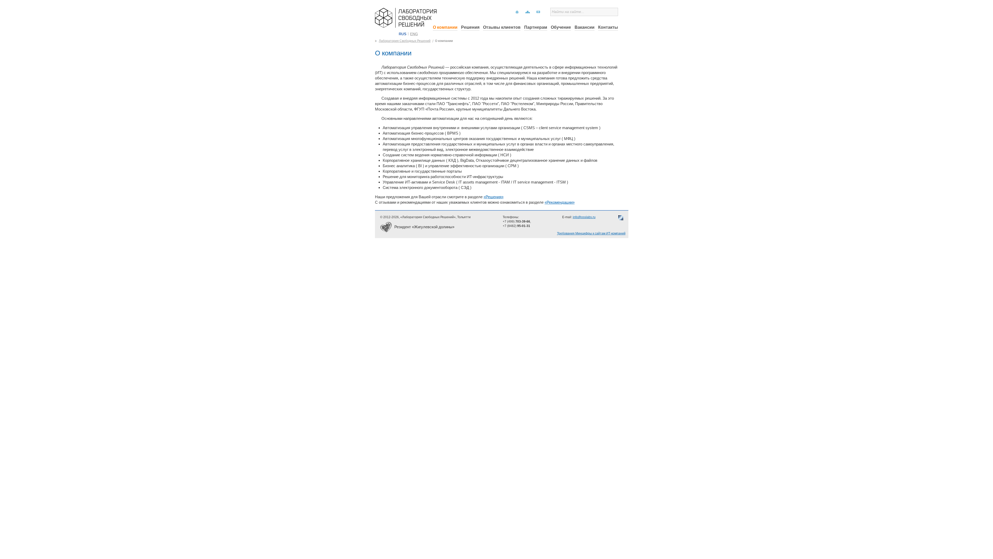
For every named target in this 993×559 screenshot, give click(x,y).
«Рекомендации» (560, 202)
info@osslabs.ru (584, 217)
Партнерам (535, 27)
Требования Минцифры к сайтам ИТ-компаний (591, 233)
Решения (470, 27)
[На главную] (517, 12)
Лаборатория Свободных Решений (405, 41)
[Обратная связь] (538, 12)
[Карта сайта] (527, 12)
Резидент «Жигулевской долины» (424, 227)
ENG (414, 34)
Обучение (561, 27)
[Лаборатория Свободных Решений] (406, 26)
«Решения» (493, 197)
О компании (445, 27)
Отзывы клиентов (502, 27)
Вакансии (585, 27)
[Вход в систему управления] (620, 218)
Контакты (608, 27)
